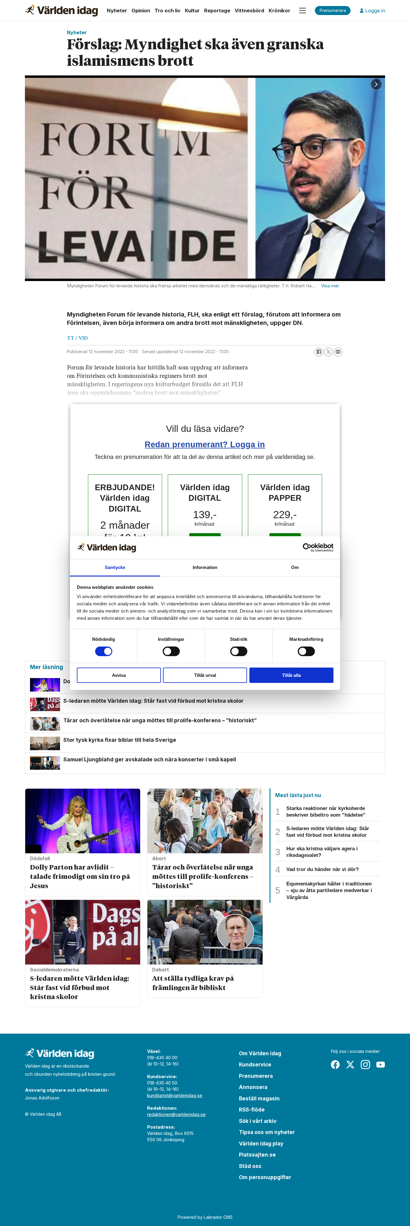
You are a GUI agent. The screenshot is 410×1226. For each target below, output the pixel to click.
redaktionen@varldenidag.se (176, 1114)
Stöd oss (250, 1166)
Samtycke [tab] (115, 567)
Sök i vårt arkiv (257, 1121)
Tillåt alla (291, 675)
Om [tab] (295, 567)
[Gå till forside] (61, 10)
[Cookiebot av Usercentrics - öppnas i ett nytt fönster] (307, 547)
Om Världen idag (260, 1053)
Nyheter (117, 11)
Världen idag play (261, 1144)
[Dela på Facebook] (318, 351)
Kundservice (255, 1065)
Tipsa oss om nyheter (267, 1132)
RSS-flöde (252, 1110)
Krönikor (279, 11)
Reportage (217, 11)
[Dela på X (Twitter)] (328, 351)
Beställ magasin (259, 1099)
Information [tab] (205, 567)
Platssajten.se (257, 1155)
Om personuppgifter (265, 1177)
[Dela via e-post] (337, 351)
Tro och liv (167, 11)
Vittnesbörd (249, 11)
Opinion (140, 11)
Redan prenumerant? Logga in (205, 444)
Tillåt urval (205, 675)
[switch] (171, 651)
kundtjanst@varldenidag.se (174, 1095)
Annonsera (253, 1087)
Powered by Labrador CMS (205, 1217)
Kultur (192, 11)
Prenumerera (256, 1076)
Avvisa (119, 675)
